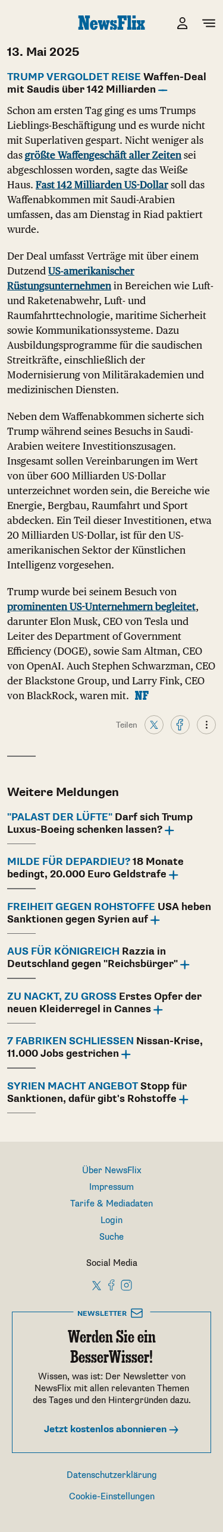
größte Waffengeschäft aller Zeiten (103, 155)
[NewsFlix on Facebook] (111, 1285)
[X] (154, 724)
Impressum (111, 1187)
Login (111, 1220)
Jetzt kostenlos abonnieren (106, 1429)
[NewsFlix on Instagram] (126, 1285)
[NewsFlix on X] (97, 1285)
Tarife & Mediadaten (111, 1203)
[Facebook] (180, 724)
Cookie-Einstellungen (112, 1496)
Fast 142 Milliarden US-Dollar (102, 185)
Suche (111, 1237)
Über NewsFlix (112, 1170)
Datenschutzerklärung (112, 1475)
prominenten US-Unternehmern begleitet (101, 606)
